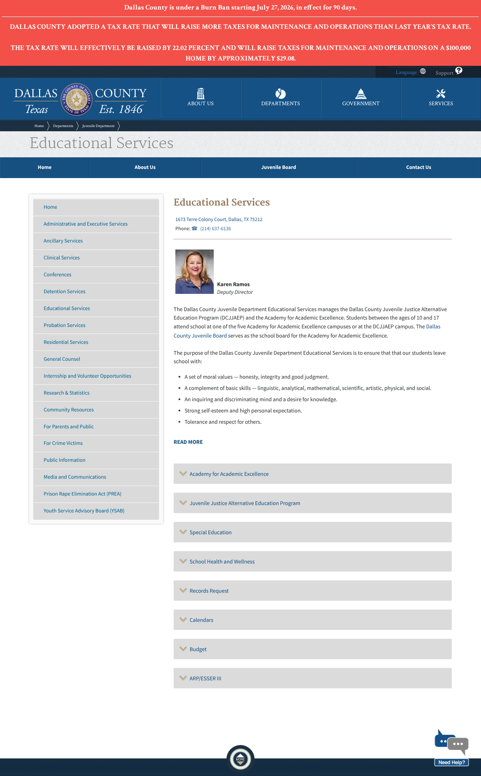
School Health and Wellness (221, 561)
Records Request (208, 590)
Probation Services (65, 325)
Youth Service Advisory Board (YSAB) (84, 510)
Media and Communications (75, 477)
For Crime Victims (63, 443)
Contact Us (418, 167)
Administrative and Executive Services (85, 224)
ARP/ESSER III (204, 678)
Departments (63, 126)
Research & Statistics (66, 393)
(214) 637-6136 (215, 228)
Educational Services (67, 308)
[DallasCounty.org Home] (80, 114)
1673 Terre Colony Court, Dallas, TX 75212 (218, 219)
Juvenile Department (98, 126)
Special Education (209, 532)
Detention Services (65, 291)
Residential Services (66, 342)
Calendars (200, 620)
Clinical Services (62, 257)
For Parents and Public (69, 426)
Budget (196, 649)
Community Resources (69, 409)
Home (39, 126)
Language (406, 72)
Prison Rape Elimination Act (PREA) (82, 494)
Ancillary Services (63, 241)
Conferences (57, 274)
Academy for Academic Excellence (228, 474)
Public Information (64, 460)
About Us (145, 167)
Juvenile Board (278, 167)
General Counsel (62, 359)
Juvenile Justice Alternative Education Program (243, 503)
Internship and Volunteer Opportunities (87, 376)
